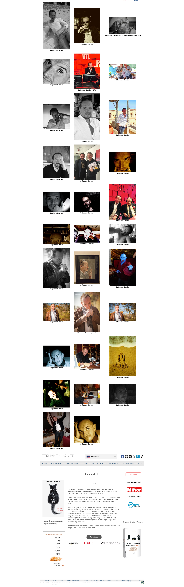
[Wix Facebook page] (122, 456)
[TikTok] (142, 456)
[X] (134, 456)
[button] (86, 463)
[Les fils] (130, 456)
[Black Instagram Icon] (126, 456)
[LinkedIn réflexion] (138, 456)
